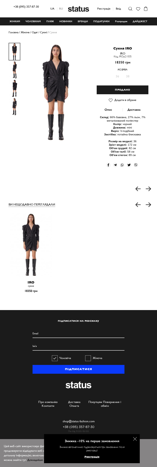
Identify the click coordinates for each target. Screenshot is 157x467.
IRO (122, 53)
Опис (108, 109)
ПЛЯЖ (50, 21)
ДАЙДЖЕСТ (140, 21)
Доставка (134, 109)
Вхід (118, 8)
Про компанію (48, 402)
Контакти (48, 406)
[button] (138, 204)
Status (78, 9)
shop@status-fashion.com (79, 421)
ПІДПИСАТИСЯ (78, 369)
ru (61, 8)
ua (52, 8)
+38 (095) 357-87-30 (26, 6)
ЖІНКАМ (15, 21)
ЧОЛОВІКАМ (33, 21)
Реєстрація (103, 8)
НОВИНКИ (65, 21)
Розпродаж (121, 21)
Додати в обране (125, 100)
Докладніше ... (36, 460)
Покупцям (95, 402)
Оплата (74, 406)
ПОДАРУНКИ (101, 21)
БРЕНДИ (83, 21)
